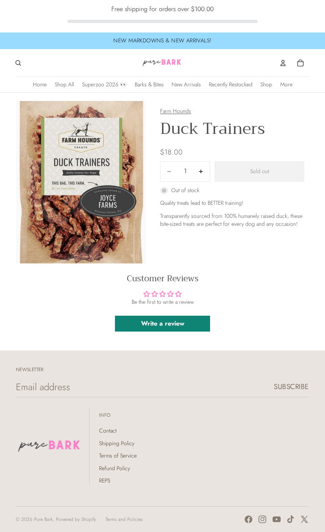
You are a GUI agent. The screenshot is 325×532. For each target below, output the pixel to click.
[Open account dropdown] (283, 63)
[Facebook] (248, 519)
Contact (108, 431)
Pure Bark (43, 519)
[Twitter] (304, 519)
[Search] (18, 63)
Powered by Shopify (76, 519)
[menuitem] (286, 84)
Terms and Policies (124, 519)
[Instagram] (262, 519)
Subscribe (291, 386)
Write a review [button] (162, 323)
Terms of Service (118, 456)
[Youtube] (276, 519)
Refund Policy (114, 468)
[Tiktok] (290, 519)
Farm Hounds (175, 111)
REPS (104, 480)
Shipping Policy (116, 443)
